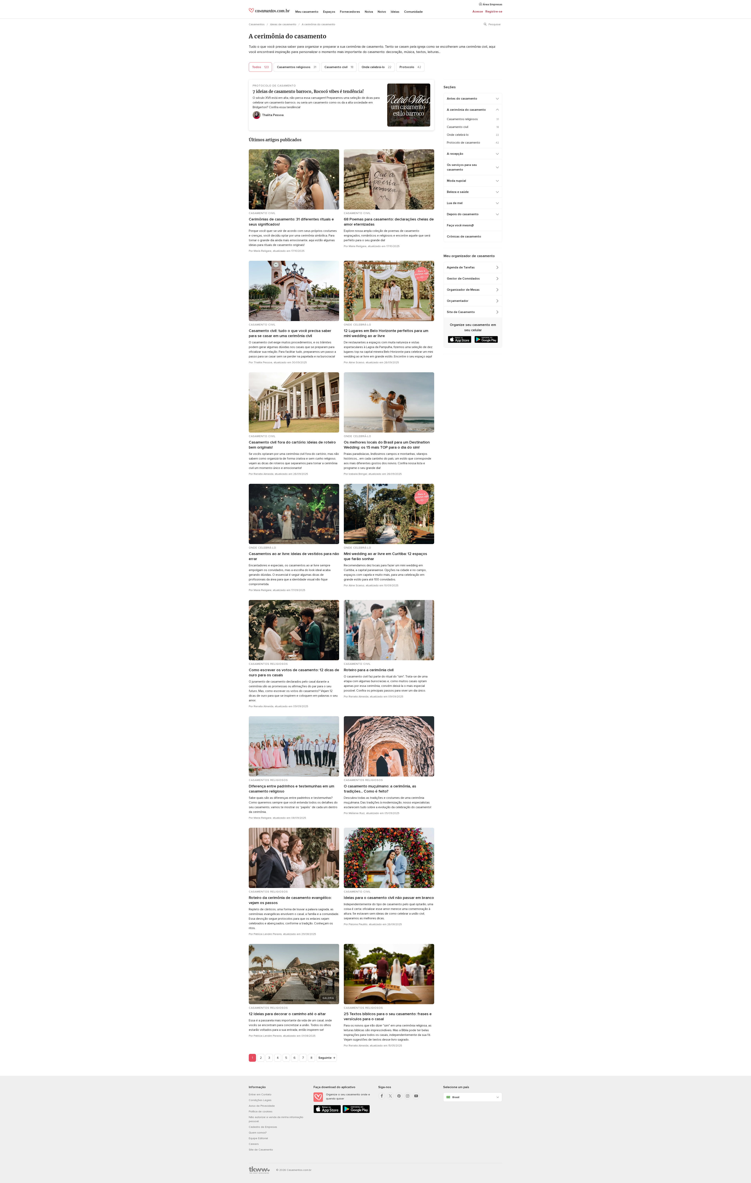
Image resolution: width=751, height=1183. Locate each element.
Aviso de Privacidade (262, 1105)
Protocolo (410, 67)
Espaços (329, 12)
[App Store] (327, 1112)
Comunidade (413, 12)
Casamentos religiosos (296, 67)
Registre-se (493, 11)
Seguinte (324, 1058)
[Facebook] (381, 1095)
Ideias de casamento (283, 24)
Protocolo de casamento (463, 143)
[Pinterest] (398, 1095)
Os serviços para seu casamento (462, 167)
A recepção (455, 154)
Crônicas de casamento (464, 236)
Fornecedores (350, 12)
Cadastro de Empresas (263, 1127)
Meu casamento (306, 12)
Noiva (369, 12)
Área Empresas (492, 4)
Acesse (478, 11)
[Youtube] (416, 1095)
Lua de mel (455, 203)
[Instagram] (407, 1095)
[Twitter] (390, 1095)
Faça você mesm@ (460, 225)
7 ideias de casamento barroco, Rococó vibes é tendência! (308, 91)
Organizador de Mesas (463, 290)
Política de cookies (260, 1111)
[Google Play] (356, 1112)
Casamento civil (338, 67)
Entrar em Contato (260, 1094)
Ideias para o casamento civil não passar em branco (389, 897)
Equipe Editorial (258, 1138)
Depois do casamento (463, 214)
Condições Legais (260, 1100)
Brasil (455, 1097)
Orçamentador (457, 301)
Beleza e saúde (458, 192)
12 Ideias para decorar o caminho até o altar (287, 1014)
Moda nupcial (456, 181)
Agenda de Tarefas (461, 267)
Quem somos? (258, 1132)
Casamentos (257, 24)
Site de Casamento (461, 312)
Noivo (382, 12)
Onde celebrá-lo (376, 67)
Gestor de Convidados (463, 279)
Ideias (395, 12)
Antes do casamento (462, 99)
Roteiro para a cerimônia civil (369, 670)
